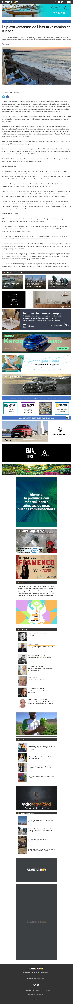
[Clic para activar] (56, 2)
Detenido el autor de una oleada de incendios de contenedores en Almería (42, 586)
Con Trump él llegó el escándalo (37, 679)
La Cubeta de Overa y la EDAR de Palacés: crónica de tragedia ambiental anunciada (41, 702)
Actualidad (6, 44)
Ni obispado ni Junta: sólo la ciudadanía (40, 657)
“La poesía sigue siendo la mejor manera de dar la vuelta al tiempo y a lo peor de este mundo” (41, 767)
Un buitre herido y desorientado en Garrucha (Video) (38, 840)
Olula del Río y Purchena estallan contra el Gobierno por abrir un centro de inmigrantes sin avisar (41, 830)
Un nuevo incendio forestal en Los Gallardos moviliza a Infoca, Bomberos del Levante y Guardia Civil (41, 820)
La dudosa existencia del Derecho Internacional (38, 691)
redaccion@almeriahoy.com (35, 994)
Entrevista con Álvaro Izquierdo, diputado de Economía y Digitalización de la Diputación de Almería (41, 748)
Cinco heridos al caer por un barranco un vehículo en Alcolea (37, 593)
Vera (11, 44)
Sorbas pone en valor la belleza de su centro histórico (41, 777)
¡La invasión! (31, 635)
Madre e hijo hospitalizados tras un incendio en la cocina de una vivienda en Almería (45, 588)
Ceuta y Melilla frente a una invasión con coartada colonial (40, 647)
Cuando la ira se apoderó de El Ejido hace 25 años (33, 590)
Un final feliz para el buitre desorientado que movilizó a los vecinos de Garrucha (41, 849)
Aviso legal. (36, 999)
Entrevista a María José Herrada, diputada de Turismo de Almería (41, 757)
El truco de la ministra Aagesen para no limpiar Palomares (40, 669)
